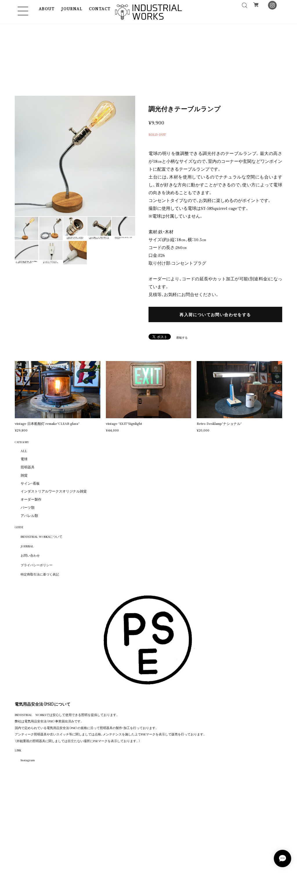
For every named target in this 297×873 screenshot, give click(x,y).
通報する (182, 337)
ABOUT (47, 8)
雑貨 (24, 475)
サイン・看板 (30, 483)
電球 (24, 459)
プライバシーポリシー (36, 564)
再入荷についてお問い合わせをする (215, 314)
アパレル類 (29, 515)
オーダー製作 (31, 499)
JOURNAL (71, 8)
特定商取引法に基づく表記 (40, 574)
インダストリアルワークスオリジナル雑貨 (54, 491)
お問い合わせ (30, 555)
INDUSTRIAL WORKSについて (41, 536)
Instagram (28, 759)
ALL (24, 450)
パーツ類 (28, 507)
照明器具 (28, 467)
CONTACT (100, 8)
